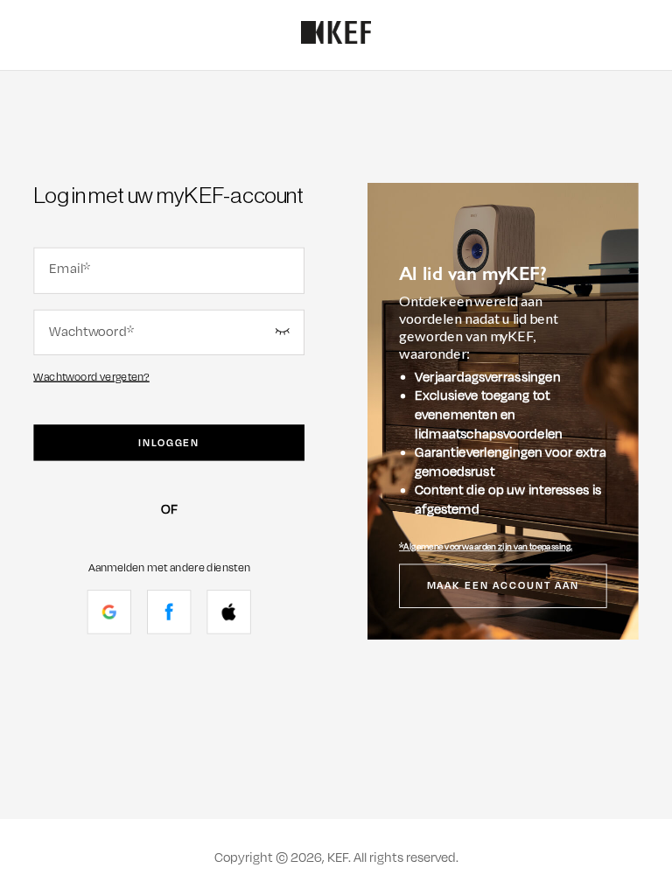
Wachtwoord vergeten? (91, 376)
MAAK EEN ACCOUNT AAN (503, 586)
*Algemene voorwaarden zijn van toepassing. (485, 547)
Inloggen (169, 443)
